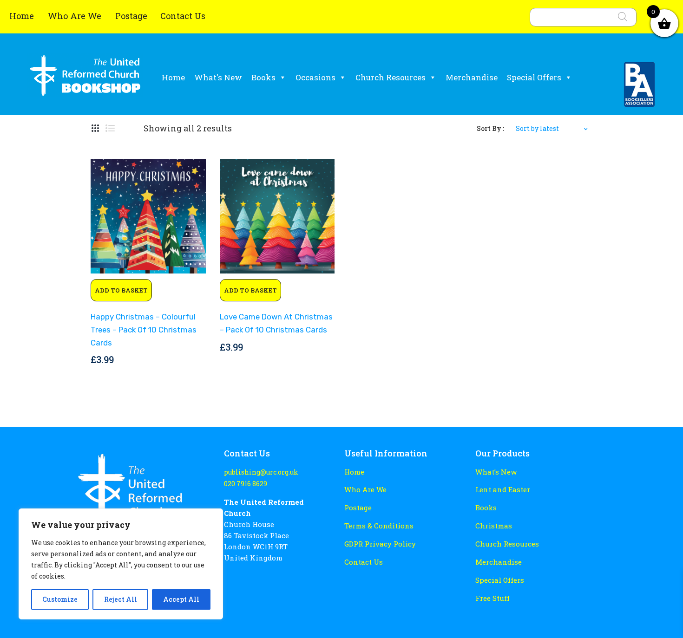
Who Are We (76, 15)
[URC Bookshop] (85, 78)
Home (22, 15)
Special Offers (534, 77)
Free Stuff (492, 598)
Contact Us (182, 15)
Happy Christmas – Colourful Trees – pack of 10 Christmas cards (144, 329)
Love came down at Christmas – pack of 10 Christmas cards (276, 323)
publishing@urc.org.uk (261, 472)
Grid (95, 129)
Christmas (493, 525)
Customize (60, 599)
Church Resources (390, 77)
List (110, 129)
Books (263, 77)
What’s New (496, 471)
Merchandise (472, 77)
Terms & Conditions (379, 525)
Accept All (181, 599)
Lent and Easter (502, 489)
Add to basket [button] (121, 290)
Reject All (120, 599)
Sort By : (490, 128)
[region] (121, 563)
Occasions (315, 77)
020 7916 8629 (245, 483)
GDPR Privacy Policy (380, 543)
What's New (218, 77)
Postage (131, 15)
